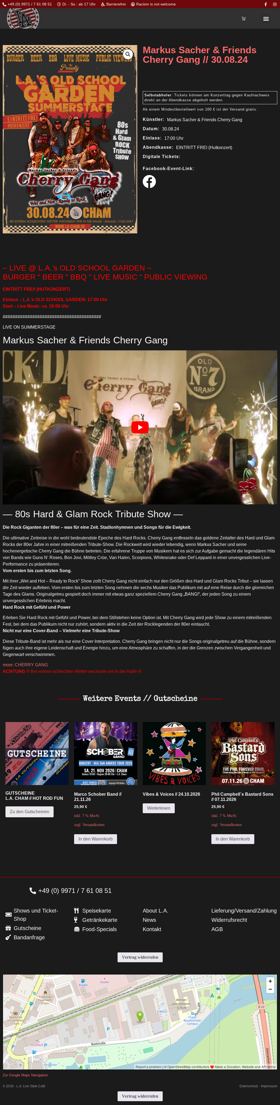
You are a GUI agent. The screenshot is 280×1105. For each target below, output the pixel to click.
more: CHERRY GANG (25, 665)
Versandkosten (93, 824)
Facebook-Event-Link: (168, 169)
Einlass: (152, 138)
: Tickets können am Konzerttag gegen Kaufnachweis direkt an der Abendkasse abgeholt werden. (207, 97)
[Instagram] (275, 4)
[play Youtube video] (140, 427)
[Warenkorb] (243, 18)
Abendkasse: (158, 147)
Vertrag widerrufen (140, 957)
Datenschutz (249, 1086)
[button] (265, 18)
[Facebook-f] (266, 4)
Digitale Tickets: (161, 157)
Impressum (269, 1086)
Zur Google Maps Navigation (25, 1075)
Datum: (151, 129)
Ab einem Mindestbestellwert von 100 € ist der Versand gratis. (200, 109)
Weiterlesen (158, 808)
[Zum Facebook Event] (149, 186)
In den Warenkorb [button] (95, 839)
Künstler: (153, 119)
